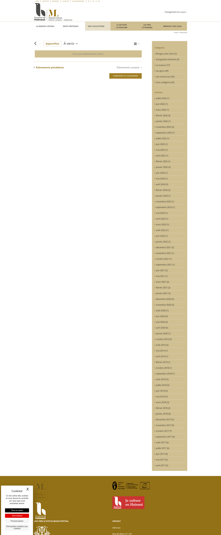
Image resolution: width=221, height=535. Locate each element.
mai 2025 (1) (162, 150)
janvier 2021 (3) (163, 293)
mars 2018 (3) (162, 402)
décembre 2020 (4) (165, 299)
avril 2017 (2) (162, 465)
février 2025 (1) (163, 161)
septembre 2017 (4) (165, 436)
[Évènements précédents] (35, 43)
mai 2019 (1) (162, 350)
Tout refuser (17, 516)
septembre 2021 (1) (165, 264)
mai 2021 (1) (162, 276)
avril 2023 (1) (162, 218)
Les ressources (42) (165, 76)
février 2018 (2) (163, 408)
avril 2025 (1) (162, 155)
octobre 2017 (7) (164, 431)
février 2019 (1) (163, 362)
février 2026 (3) (163, 115)
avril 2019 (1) (162, 356)
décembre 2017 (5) (165, 419)
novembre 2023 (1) (165, 201)
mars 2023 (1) (162, 224)
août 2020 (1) (162, 310)
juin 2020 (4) (162, 316)
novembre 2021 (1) (165, 253)
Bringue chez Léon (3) (166, 53)
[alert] (88, 53)
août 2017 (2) (162, 442)
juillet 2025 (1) (162, 138)
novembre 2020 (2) (165, 304)
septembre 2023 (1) (165, 207)
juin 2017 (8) (162, 454)
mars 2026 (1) (162, 109)
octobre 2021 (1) (164, 258)
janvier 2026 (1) (163, 121)
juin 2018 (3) (162, 390)
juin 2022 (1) (162, 236)
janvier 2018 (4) (163, 413)
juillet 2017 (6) (162, 448)
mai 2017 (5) (162, 459)
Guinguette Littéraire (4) (167, 59)
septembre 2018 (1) (165, 373)
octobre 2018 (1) (164, 367)
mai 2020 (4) (162, 322)
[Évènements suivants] (39, 44)
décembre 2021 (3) (165, 247)
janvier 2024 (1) (163, 195)
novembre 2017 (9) (165, 425)
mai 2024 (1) (162, 178)
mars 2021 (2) (162, 281)
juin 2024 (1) (162, 172)
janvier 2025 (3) (163, 167)
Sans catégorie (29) (165, 82)
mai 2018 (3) (162, 396)
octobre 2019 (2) (164, 339)
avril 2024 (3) (162, 184)
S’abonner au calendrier (125, 76)
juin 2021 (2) (162, 270)
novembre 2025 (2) (165, 127)
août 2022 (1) (162, 230)
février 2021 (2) (163, 287)
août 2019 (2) (162, 345)
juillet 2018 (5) (162, 385)
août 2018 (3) (162, 379)
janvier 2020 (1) (163, 333)
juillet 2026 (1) (162, 98)
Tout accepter (17, 510)
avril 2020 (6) (162, 327)
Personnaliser (17, 521)
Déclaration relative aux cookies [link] (17, 527)
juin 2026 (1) (162, 104)
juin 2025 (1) (162, 144)
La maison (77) (163, 65)
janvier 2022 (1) (163, 241)
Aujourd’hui (52, 43)
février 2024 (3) (163, 190)
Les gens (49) (162, 70)
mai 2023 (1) (162, 213)
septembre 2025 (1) (165, 132)
